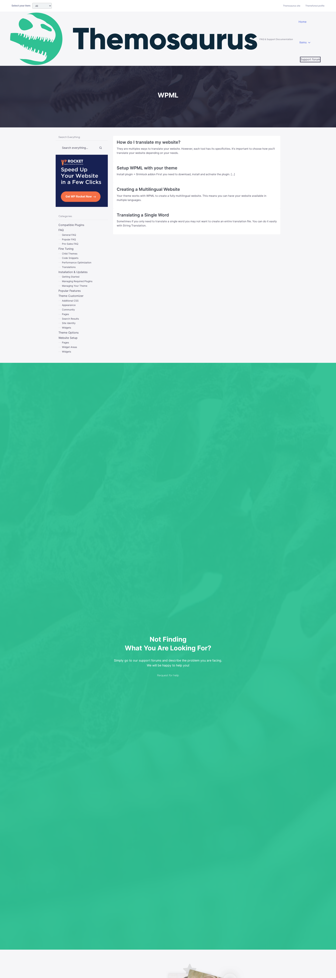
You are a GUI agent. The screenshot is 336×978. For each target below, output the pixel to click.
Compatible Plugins (71, 225)
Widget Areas (69, 347)
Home (302, 21)
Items (303, 42)
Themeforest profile (314, 5)
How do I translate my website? (148, 142)
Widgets (66, 327)
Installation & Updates (73, 272)
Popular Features (69, 290)
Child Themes (69, 253)
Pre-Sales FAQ (70, 244)
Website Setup (68, 338)
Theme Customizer (70, 296)
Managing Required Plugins (77, 281)
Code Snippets (70, 258)
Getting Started (70, 276)
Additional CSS (70, 300)
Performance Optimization (76, 262)
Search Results (70, 318)
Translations (69, 267)
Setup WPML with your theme (147, 167)
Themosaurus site (291, 5)
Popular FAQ (69, 239)
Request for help (168, 675)
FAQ (61, 230)
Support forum (310, 59)
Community (68, 309)
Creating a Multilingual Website (148, 189)
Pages (65, 314)
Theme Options (68, 332)
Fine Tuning (66, 249)
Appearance (69, 305)
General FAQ (69, 234)
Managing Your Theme (74, 285)
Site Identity (69, 323)
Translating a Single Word (143, 215)
